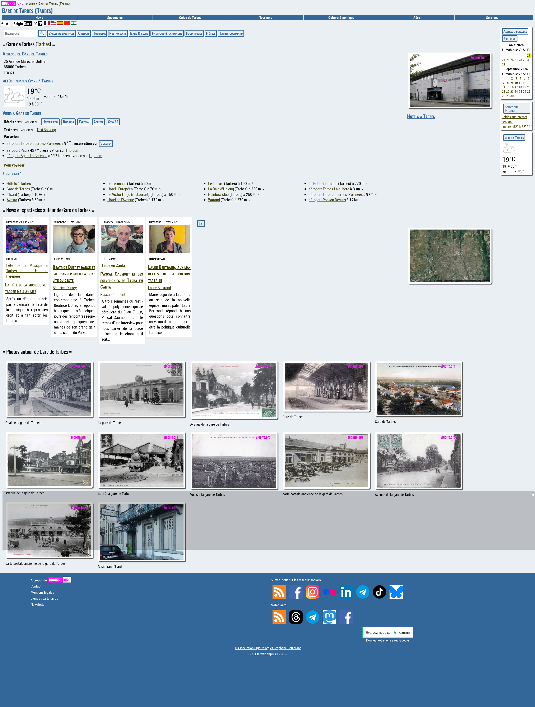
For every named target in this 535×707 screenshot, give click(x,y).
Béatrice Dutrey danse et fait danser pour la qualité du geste (74, 273)
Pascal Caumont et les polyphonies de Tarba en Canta (121, 280)
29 (524, 60)
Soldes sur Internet (511, 108)
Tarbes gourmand (231, 33)
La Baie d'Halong (221, 189)
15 (508, 87)
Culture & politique (341, 17)
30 (528, 60)
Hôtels (210, 33)
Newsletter (38, 604)
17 (516, 87)
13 (528, 83)
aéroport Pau (17, 150)
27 (516, 60)
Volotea (105, 143)
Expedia (84, 121)
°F (40, 23)
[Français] (47, 24)
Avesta (12, 200)
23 (528, 56)
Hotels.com (50, 121)
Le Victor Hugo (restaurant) (128, 194)
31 (503, 64)
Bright (18, 23)
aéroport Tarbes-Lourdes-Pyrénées (34, 143)
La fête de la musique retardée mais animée (26, 287)
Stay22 (113, 121)
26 (512, 60)
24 (503, 60)
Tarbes (43, 44)
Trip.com (72, 150)
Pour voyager (14, 165)
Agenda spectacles (515, 31)
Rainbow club (218, 194)
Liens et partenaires (44, 598)
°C (36, 23)
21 (503, 92)
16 (512, 87)
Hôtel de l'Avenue (120, 200)
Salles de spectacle (61, 33)
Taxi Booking (46, 129)
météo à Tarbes (514, 137)
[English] (54, 24)
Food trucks (194, 33)
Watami (214, 200)
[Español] (60, 24)
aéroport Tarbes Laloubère (329, 189)
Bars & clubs (139, 33)
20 (528, 87)
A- (2, 23)
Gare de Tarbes (18, 189)
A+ (8, 23)
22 (508, 92)
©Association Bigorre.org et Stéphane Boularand (268, 647)
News (39, 17)
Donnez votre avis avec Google (387, 640)
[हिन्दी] (73, 24)
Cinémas (83, 33)
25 (508, 60)
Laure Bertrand (159, 287)
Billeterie (509, 38)
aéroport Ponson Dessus (327, 200)
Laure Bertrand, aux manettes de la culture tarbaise (169, 273)
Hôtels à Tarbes (421, 116)
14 (503, 87)
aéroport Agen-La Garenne (27, 155)
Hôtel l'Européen (120, 189)
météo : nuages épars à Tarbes (28, 80)
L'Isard (12, 194)
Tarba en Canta (113, 265)
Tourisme (99, 33)
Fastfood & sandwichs (167, 33)
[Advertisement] (270, 453)
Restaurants (117, 33)
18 (520, 87)
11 (520, 83)
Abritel (98, 121)
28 (520, 60)
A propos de (50, 580)
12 (524, 83)
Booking (68, 121)
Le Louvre (215, 183)
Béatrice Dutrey (65, 287)
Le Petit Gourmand (323, 183)
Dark (27, 23)
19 (524, 87)
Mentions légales (42, 592)
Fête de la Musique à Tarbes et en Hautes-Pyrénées (27, 271)
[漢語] (67, 24)
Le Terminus (116, 183)
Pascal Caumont (112, 294)
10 (516, 83)
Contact (36, 586)
